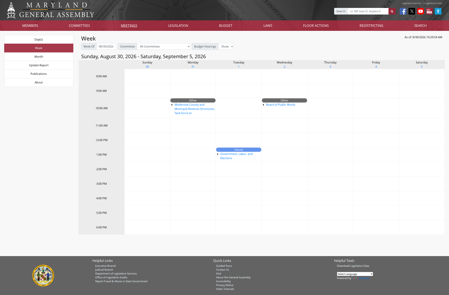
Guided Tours (224, 265)
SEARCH (420, 25)
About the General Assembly (233, 277)
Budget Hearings (205, 46)
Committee (127, 46)
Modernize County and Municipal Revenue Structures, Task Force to (195, 109)
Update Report (39, 65)
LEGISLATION (178, 25)
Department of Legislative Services (116, 273)
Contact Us (222, 269)
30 (147, 67)
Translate (363, 278)
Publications (39, 74)
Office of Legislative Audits (111, 277)
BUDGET (225, 25)
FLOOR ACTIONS (316, 25)
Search (341, 11)
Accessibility (223, 281)
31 (193, 67)
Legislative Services (411, 3)
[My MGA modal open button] (429, 11)
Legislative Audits (433, 3)
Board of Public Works (280, 105)
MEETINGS (129, 25)
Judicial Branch (104, 269)
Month (38, 57)
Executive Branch (105, 265)
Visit (218, 273)
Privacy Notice (224, 285)
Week (38, 48)
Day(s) (39, 39)
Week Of (88, 46)
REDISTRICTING (371, 25)
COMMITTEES (79, 25)
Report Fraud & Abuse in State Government (121, 281)
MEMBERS (30, 25)
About (39, 82)
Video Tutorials (225, 289)
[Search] (392, 11)
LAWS (267, 25)
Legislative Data (359, 265)
